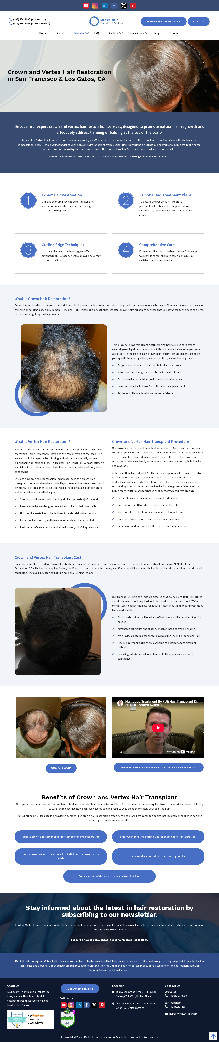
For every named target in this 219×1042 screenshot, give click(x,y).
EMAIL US (198, 21)
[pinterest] (133, 6)
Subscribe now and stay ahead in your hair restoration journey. (109, 940)
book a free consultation (164, 21)
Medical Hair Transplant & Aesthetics (106, 1037)
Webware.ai (151, 1037)
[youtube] (86, 6)
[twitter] (124, 6)
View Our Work (61, 768)
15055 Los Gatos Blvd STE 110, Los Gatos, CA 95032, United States (136, 994)
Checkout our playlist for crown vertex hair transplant (158, 767)
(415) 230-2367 (21, 23)
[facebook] (114, 6)
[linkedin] (105, 6)
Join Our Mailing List (79, 989)
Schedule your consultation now (70, 156)
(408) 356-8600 (21, 19)
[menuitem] (43, 34)
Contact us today (63, 149)
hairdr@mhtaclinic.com (183, 1014)
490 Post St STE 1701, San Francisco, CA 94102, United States (137, 1006)
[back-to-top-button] (212, 1036)
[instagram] (95, 6)
